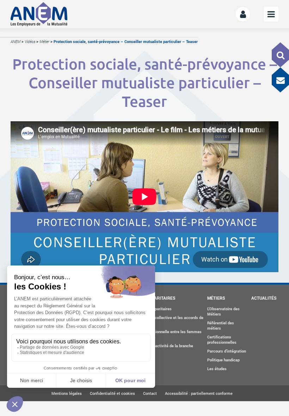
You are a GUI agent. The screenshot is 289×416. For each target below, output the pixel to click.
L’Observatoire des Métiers (223, 311)
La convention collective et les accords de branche (166, 320)
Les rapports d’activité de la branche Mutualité (161, 348)
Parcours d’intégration (226, 351)
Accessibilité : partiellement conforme (199, 393)
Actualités (264, 298)
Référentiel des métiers (220, 325)
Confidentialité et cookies (112, 393)
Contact (150, 393)
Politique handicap (223, 359)
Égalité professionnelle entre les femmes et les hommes (165, 334)
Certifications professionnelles (221, 339)
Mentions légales (66, 393)
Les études (217, 368)
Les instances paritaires (150, 308)
